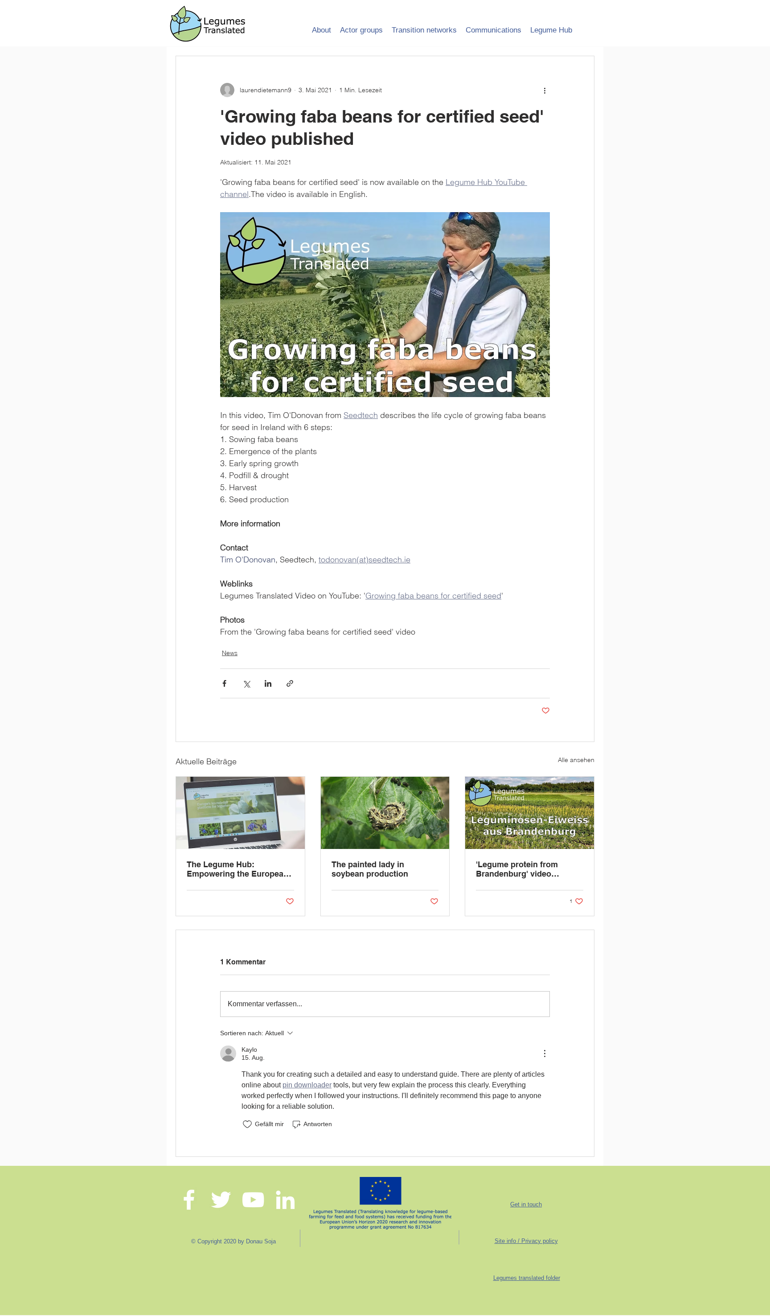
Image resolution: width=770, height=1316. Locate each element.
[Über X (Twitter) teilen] (246, 683)
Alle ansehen (576, 760)
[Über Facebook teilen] (224, 683)
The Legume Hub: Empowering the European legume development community (237, 869)
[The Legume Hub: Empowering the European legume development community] (240, 813)
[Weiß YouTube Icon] (253, 1199)
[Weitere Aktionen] (544, 90)
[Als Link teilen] (290, 683)
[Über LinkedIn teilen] (268, 683)
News (230, 653)
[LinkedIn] (285, 1199)
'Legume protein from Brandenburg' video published (517, 869)
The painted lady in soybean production (370, 869)
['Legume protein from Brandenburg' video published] (529, 813)
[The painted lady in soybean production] (385, 813)
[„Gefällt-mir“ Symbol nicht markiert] (247, 1124)
